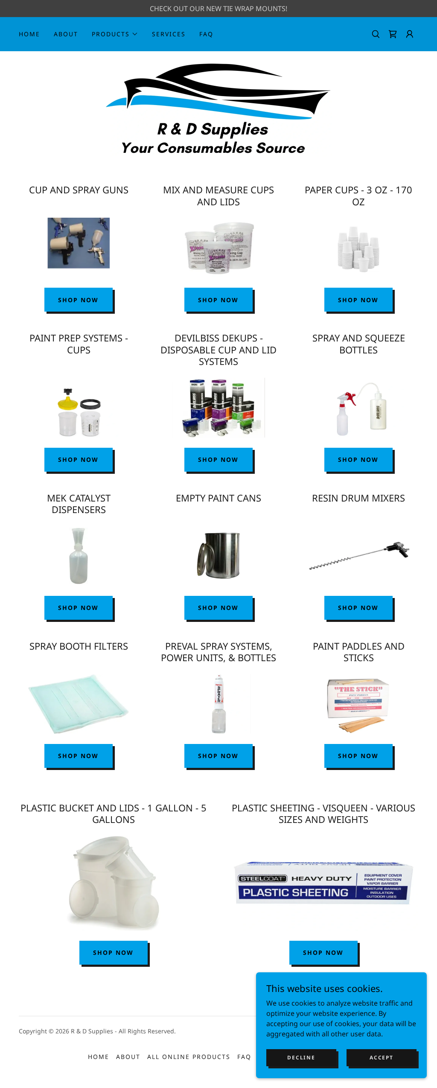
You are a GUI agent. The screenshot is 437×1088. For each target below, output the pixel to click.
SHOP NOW (78, 459)
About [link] (66, 34)
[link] (392, 34)
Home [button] (98, 1057)
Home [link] (29, 34)
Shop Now (78, 300)
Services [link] (169, 34)
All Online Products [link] (188, 1057)
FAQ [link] (206, 34)
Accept (381, 1057)
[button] (115, 34)
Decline (301, 1057)
